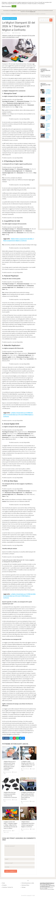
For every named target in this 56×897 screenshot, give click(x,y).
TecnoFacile (23, 895)
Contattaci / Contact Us (7, 887)
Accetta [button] (13, 6)
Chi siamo (4, 885)
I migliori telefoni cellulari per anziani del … (48, 127)
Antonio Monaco (6, 32)
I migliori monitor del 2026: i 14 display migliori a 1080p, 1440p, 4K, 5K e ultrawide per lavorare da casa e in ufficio (10, 825)
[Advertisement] (45, 44)
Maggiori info (32, 11)
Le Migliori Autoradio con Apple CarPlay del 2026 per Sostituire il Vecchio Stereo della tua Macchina (28, 796)
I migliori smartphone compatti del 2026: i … (49, 92)
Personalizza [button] (8, 6)
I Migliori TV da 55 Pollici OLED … (48, 135)
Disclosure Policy (25, 885)
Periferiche (13, 18)
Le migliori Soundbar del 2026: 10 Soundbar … (49, 100)
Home (3, 883)
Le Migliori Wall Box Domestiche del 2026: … (49, 109)
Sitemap (23, 887)
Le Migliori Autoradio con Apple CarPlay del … (48, 117)
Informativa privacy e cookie (28, 883)
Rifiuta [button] (3, 6)
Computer (7, 18)
